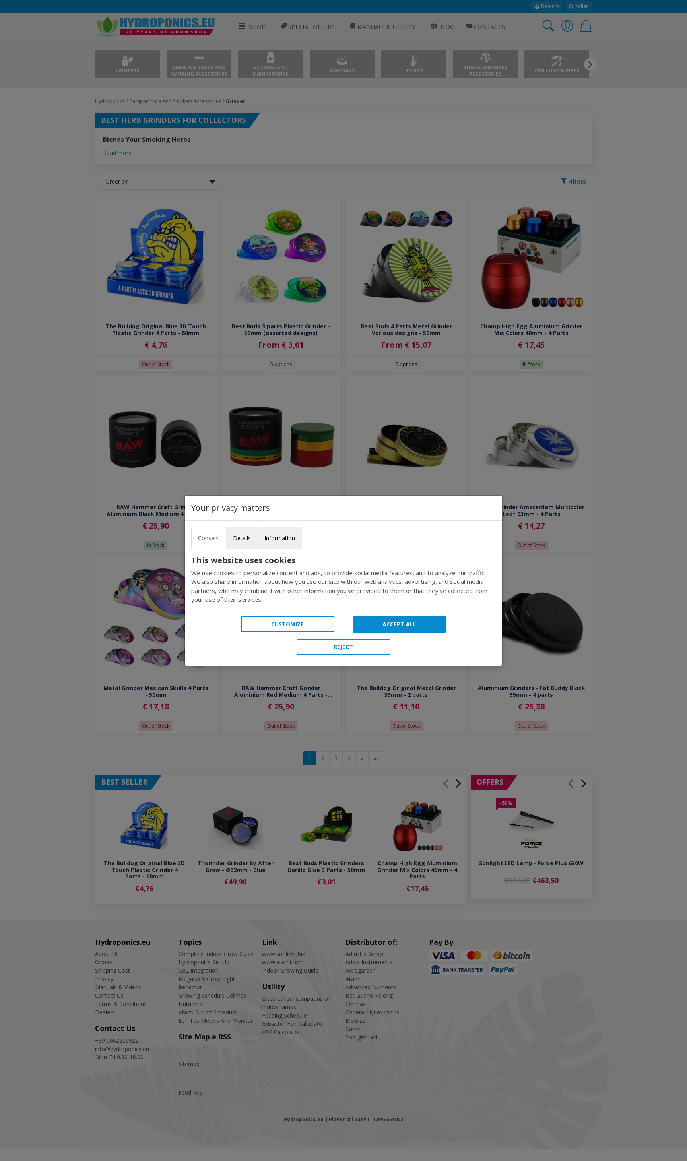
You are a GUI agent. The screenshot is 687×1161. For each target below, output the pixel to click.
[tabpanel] (343, 580)
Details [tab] (242, 538)
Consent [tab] (208, 538)
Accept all (399, 624)
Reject (343, 647)
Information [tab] (279, 538)
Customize (287, 624)
